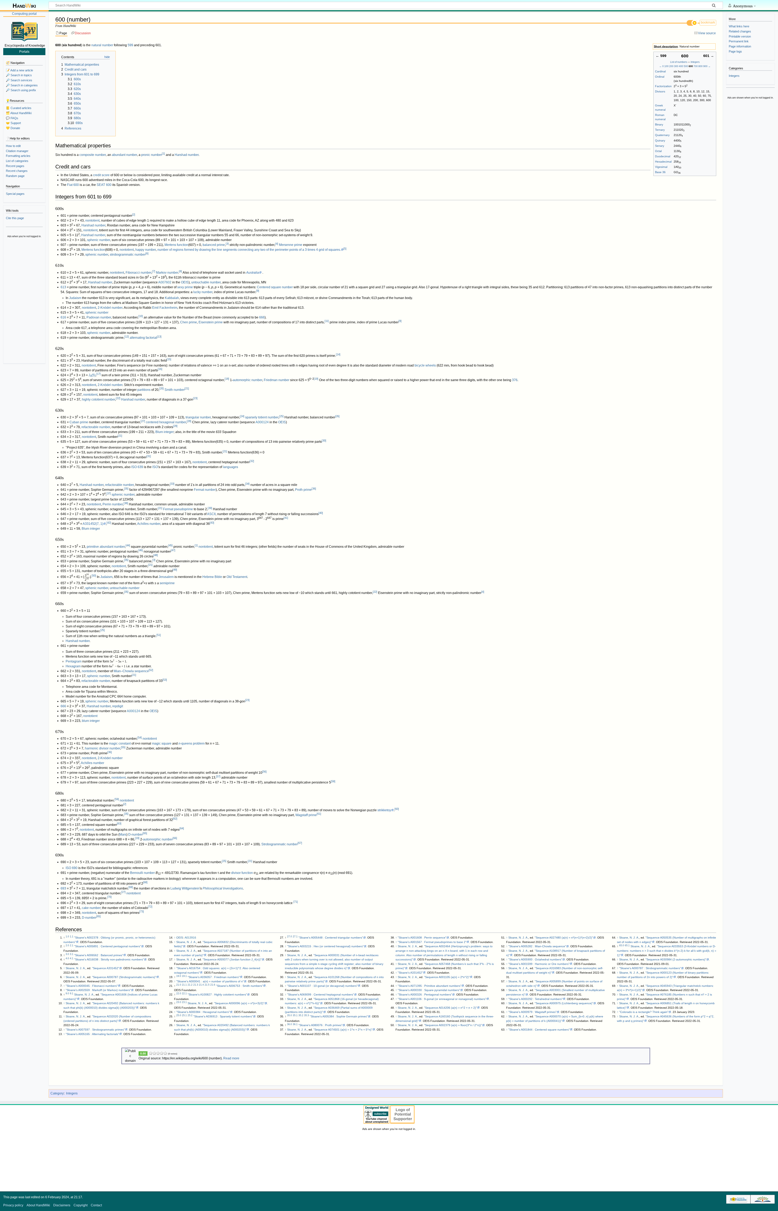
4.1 (71, 958)
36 (314, 488)
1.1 (71, 936)
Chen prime (188, 322)
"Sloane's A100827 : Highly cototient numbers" (217, 994)
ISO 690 (71, 868)
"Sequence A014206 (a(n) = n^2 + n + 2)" (450, 1007)
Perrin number (113, 504)
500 (686, 66)
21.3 (195, 985)
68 (145, 882)
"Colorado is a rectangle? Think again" (643, 1012)
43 (212, 522)
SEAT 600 (104, 184)
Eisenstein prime (211, 322)
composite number (92, 154)
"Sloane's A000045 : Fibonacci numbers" (92, 985)
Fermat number (205, 489)
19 (316, 378)
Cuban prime (78, 422)
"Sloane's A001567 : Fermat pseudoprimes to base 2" (432, 942)
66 (175, 838)
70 (109, 896)
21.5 (207, 985)
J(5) (92, 375)
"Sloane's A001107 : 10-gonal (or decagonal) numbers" (322, 985)
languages (230, 467)
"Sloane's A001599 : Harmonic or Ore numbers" (539, 964)
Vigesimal (661, 166)
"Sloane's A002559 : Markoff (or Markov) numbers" (98, 990)
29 (175, 426)
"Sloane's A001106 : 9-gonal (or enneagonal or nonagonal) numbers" (442, 999)
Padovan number (99, 317)
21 (187, 388)
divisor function (242, 872)
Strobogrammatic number (279, 844)
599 (130, 45)
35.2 (300, 1015)
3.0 (67, 954)
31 (148, 456)
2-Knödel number (110, 307)
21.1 (184, 985)
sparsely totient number (261, 417)
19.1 (184, 976)
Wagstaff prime (306, 815)
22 (118, 398)
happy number (145, 249)
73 (141, 911)
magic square (161, 743)
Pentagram (73, 661)
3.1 (71, 954)
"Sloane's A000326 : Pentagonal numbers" (425, 994)
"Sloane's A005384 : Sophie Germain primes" (339, 1016)
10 (140, 316)
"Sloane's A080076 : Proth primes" (320, 1025)
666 (262, 317)
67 (300, 842)
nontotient (92, 220)
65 (145, 833)
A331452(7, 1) (93, 523)
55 (123, 747)
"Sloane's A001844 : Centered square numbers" (539, 1029)
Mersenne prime (290, 244)
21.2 (190, 985)
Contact (96, 1205)
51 (158, 635)
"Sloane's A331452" (410, 972)
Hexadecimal (663, 161)
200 (671, 66)
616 (63, 317)
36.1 (295, 1024)
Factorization (663, 86)
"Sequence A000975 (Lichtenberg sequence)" (564, 1003)
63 (119, 823)
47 (173, 550)
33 (172, 483)
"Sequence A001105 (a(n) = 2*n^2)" (447, 977)
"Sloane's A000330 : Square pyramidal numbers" (429, 990)
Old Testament (237, 577)
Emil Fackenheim (164, 307)
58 (333, 781)
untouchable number (206, 282)
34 (247, 483)
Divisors (660, 91)
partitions (144, 389)
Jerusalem (166, 577)
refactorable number (95, 427)
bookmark (708, 22)
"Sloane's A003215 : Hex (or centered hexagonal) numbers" (325, 946)
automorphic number (247, 380)
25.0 (178, 1015)
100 (666, 66)
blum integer (91, 720)
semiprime (167, 583)
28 (189, 421)
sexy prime (185, 287)
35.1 (295, 1015)
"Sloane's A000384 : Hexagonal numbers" (203, 1012)
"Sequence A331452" (105, 968)
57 (218, 776)
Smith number (175, 389)
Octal (658, 151)
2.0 (67, 945)
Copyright (81, 1205)
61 (319, 813)
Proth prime (303, 489)
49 (175, 569)
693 (63, 888)
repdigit (117, 706)
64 (182, 828)
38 (126, 503)
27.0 (289, 936)
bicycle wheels (425, 365)
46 (140, 550)
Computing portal (24, 13)
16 (160, 369)
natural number (102, 45)
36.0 (289, 1024)
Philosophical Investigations (223, 888)
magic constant (120, 743)
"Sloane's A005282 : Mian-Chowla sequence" (537, 946)
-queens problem (191, 743)
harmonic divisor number (102, 748)
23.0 (178, 1002)
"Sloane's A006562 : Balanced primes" (98, 955)
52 (151, 670)
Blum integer (164, 432)
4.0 (67, 958)
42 (109, 522)
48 (155, 555)
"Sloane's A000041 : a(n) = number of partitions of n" (210, 981)
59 (116, 799)
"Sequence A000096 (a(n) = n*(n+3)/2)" (239, 1003)
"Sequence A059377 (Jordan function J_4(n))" (232, 959)
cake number (91, 908)
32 (252, 461)
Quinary (660, 140)
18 (227, 378)
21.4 (201, 985)
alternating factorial (143, 337)
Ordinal (659, 76)
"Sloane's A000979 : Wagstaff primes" (532, 1012)
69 (130, 887)
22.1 (184, 993)
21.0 (178, 985)
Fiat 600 (73, 184)
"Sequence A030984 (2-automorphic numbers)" (675, 959)
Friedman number (276, 380)
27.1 (295, 936)
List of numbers (678, 62)
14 (338, 354)
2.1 (71, 945)
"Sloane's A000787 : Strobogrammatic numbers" (650, 968)
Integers (695, 62)
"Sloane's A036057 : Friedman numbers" (214, 977)
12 (126, 336)
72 (150, 906)
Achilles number (148, 523)
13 (159, 336)
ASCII (211, 514)
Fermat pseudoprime (178, 509)
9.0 (67, 993)
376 (514, 380)
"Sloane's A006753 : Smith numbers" (239, 985)
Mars (122, 834)
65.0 (621, 945)
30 (324, 440)
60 (396, 808)
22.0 (178, 993)
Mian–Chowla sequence (131, 671)
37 (108, 493)
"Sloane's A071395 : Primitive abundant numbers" (429, 985)
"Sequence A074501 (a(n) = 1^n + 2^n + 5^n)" (342, 1029)
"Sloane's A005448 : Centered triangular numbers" (330, 937)
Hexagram (73, 666)
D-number (135, 834)
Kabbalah (172, 298)
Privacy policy (13, 1205)
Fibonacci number (138, 272)
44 (128, 545)
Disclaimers (61, 1205)
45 (170, 545)
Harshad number (187, 154)
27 (143, 421)
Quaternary (662, 135)
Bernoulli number (142, 872)
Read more (231, 1058)
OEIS (185, 282)
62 (175, 818)
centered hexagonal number (166, 422)
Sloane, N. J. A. (75, 968)
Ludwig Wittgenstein (185, 888)
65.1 (627, 945)
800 (700, 66)
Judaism (75, 298)
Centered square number (275, 287)
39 (210, 508)
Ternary (660, 129)
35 (126, 488)
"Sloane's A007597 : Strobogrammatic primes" (95, 1029)
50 (94, 575)
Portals (24, 51)
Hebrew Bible (212, 577)
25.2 (190, 1015)
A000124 (262, 422)
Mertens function (176, 244)
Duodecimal (662, 156)
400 (681, 66)
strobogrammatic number (127, 254)
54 (139, 737)
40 (320, 512)
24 (242, 416)
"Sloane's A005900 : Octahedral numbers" (535, 959)
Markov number (167, 272)
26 (337, 416)
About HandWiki (38, 1205)
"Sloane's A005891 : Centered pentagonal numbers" (107, 946)
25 (281, 416)
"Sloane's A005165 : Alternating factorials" (92, 1034)
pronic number (151, 154)
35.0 (289, 1015)
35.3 (306, 1015)
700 (696, 66)
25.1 (184, 1015)
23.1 (184, 1002)
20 (161, 388)
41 (286, 517)
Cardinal (660, 71)
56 (264, 771)
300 (676, 66)
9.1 (71, 993)
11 (327, 321)
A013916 (190, 937)
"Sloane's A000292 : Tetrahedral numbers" (535, 999)
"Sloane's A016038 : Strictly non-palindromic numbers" (109, 959)
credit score (101, 175)
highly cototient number (98, 399)
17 (98, 373)
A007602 (164, 282)
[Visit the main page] (24, 31)
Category (57, 1093)
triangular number (198, 417)
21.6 (212, 985)
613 (63, 287)
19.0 (178, 976)
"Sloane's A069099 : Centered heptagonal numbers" (320, 994)
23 (195, 398)
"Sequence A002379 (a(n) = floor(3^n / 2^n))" (453, 1025)
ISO (155, 467)
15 (169, 359)
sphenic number (98, 240)
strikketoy (384, 810)
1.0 (67, 936)
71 (295, 901)
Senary (659, 145)
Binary (659, 124)
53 (164, 679)
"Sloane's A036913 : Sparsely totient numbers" (223, 1016)
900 (705, 66)
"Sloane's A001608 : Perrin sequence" (422, 937)
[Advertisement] (24, 301)
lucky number (202, 292)
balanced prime (214, 244)
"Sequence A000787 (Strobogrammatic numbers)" (124, 977)
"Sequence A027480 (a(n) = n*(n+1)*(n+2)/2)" (564, 937)
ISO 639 (137, 467)
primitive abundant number (106, 546)
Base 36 (660, 172)
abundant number (124, 154)
